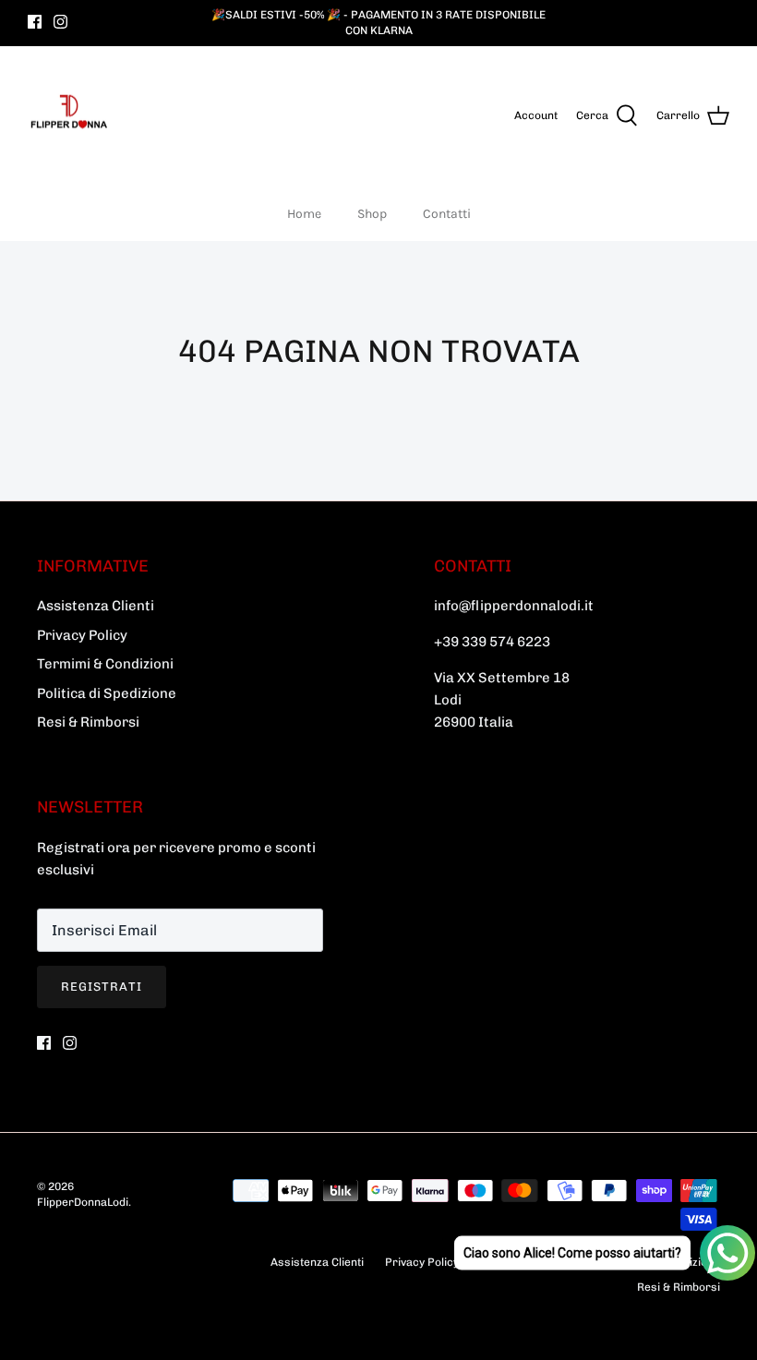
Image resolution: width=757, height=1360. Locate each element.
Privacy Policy (82, 635)
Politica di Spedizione (106, 693)
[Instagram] (60, 22)
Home (304, 214)
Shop (372, 214)
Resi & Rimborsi (88, 722)
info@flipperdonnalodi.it (514, 605)
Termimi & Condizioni (105, 664)
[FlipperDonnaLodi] (69, 117)
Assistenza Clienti (95, 605)
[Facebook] (35, 22)
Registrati (101, 986)
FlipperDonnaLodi (82, 1202)
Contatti (447, 214)
